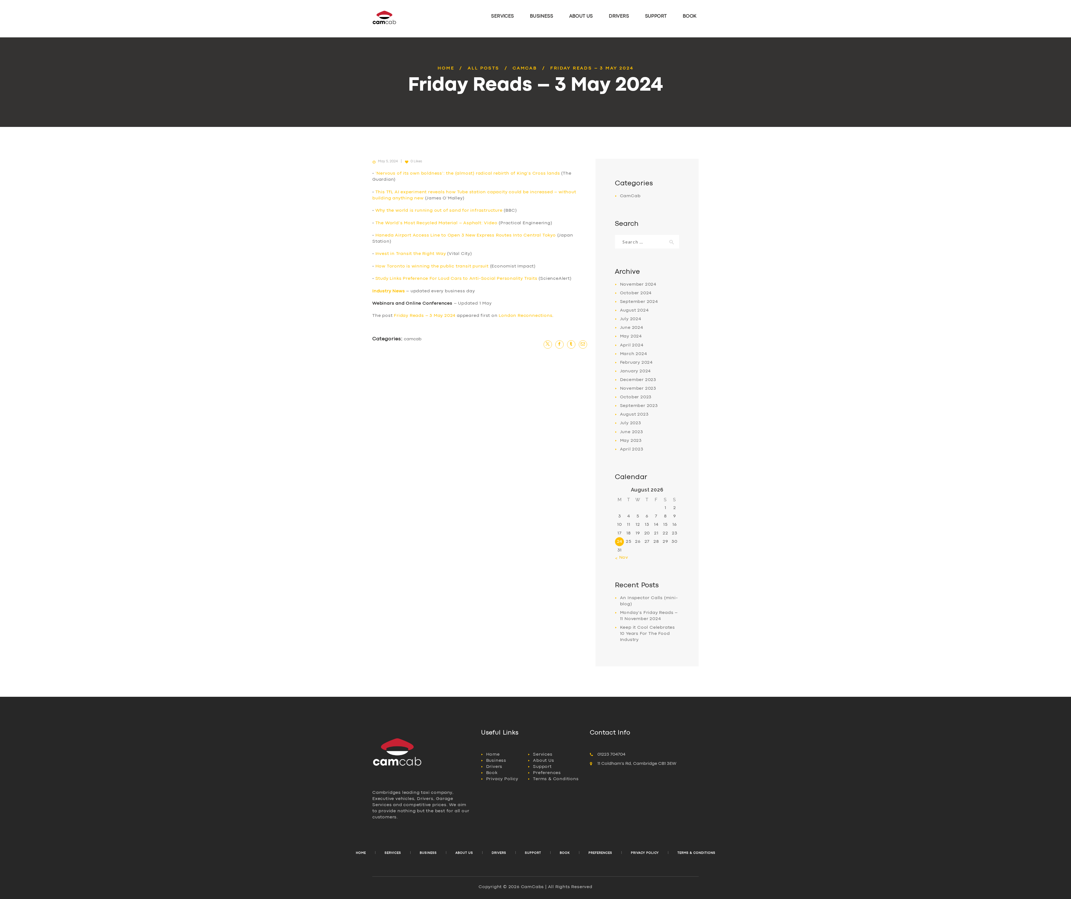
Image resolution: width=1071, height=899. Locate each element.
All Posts (484, 68)
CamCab (525, 68)
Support (542, 767)
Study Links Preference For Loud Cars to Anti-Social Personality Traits (456, 279)
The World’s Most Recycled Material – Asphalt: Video (436, 223)
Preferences (547, 773)
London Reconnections (525, 316)
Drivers (494, 767)
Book (492, 773)
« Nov (621, 558)
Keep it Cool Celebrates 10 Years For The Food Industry (647, 634)
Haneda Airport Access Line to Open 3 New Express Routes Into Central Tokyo (465, 235)
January (635, 371)
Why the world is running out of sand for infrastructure (439, 211)
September (639, 302)
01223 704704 (611, 754)
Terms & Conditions (555, 779)
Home (446, 68)
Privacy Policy (502, 779)
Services (542, 754)
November (638, 284)
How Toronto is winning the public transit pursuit (432, 266)
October (636, 293)
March (633, 354)
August (634, 310)
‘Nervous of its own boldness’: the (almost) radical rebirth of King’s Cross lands (467, 173)
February (636, 363)
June (631, 328)
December (638, 380)
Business (496, 761)
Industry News (388, 291)
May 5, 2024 (388, 161)
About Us (543, 761)
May (631, 336)
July (630, 319)
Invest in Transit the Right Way (410, 254)
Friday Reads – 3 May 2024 (424, 316)
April (631, 345)
